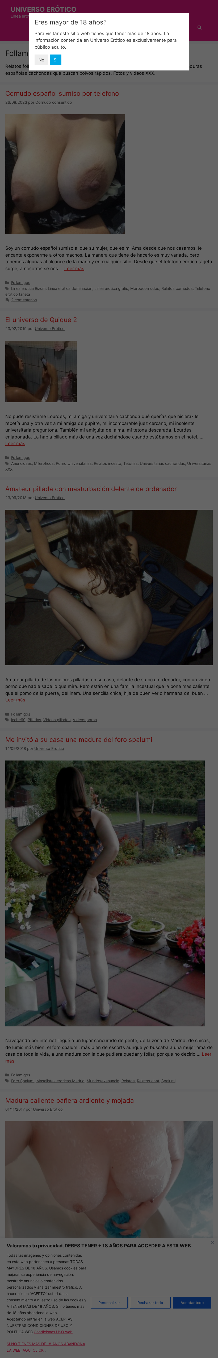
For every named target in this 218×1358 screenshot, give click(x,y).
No (41, 59)
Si (55, 59)
